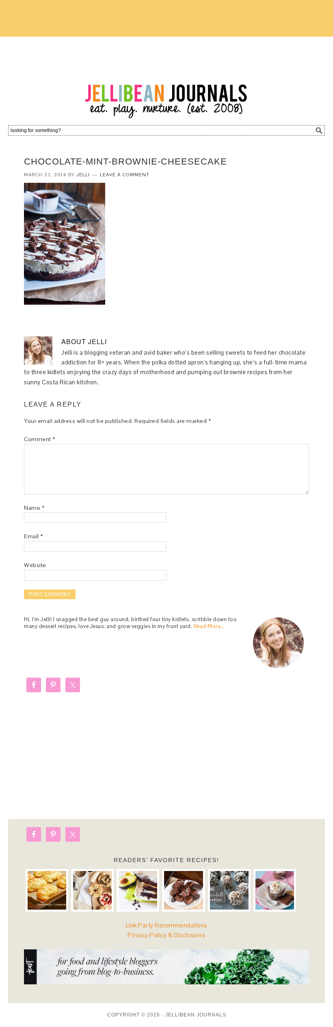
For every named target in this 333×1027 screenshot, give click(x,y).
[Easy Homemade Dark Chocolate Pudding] (274, 890)
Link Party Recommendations (167, 925)
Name (34, 507)
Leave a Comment (124, 174)
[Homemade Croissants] (47, 890)
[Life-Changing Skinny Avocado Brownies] (138, 890)
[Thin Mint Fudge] (183, 890)
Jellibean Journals (166, 78)
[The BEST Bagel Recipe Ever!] (92, 890)
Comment (39, 439)
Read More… (209, 626)
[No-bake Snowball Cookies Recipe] (229, 890)
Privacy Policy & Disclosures (166, 935)
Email (33, 536)
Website (35, 565)
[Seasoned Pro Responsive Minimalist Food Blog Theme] (166, 982)
